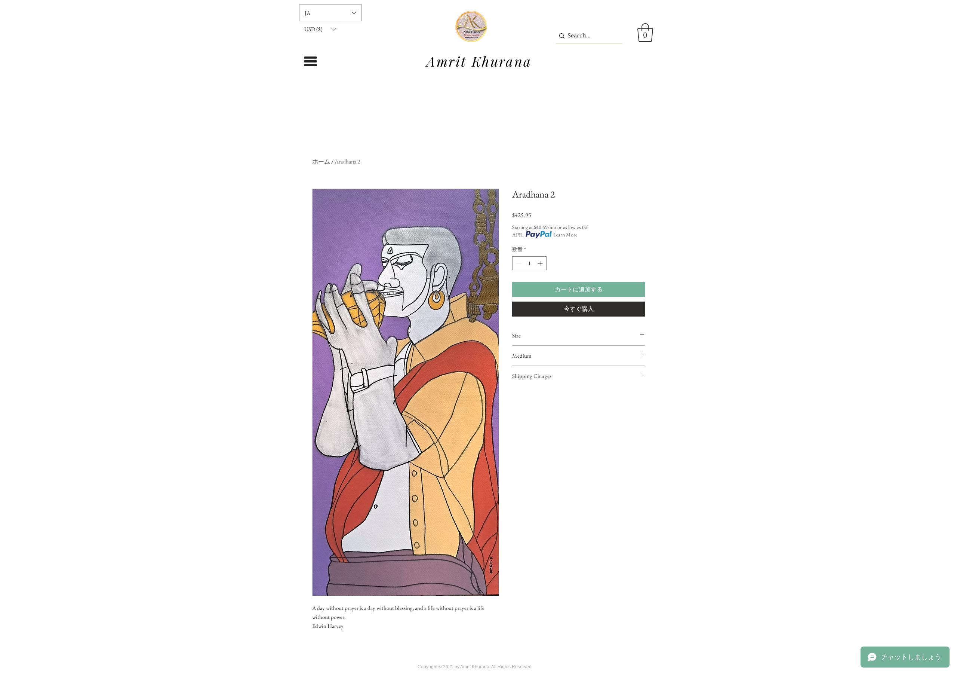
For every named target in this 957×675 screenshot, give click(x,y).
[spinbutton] (529, 263)
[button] (320, 29)
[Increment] (540, 263)
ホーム (321, 161)
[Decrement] (518, 263)
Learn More (565, 234)
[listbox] (320, 29)
